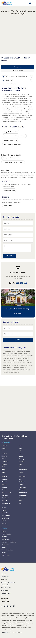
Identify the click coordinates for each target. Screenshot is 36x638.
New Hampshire (6, 492)
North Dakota (22, 476)
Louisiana (21, 461)
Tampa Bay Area (5, 593)
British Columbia (6, 534)
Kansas (21, 456)
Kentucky (21, 459)
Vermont (4, 507)
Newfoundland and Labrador (9, 542)
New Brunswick (6, 539)
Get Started (18, 313)
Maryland (21, 467)
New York (4, 500)
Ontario (4, 547)
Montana (4, 484)
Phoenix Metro (5, 590)
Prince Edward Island (7, 550)
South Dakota (22, 495)
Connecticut (5, 461)
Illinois (20, 448)
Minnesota (4, 476)
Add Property (5, 576)
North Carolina (6, 503)
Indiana (21, 451)
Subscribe (18, 339)
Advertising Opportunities (8, 582)
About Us (3, 574)
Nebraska (4, 487)
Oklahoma (22, 481)
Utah (20, 503)
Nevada (4, 489)
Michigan (21, 472)
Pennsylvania (22, 487)
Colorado (4, 459)
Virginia (4, 510)
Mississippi (5, 479)
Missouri (4, 481)
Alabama (4, 445)
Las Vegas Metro (6, 587)
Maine (20, 464)
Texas (20, 500)
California (4, 456)
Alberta (4, 531)
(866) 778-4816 (21, 283)
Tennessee (22, 497)
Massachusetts (23, 469)
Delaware (4, 464)
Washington (5, 512)
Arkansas (4, 453)
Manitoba (4, 536)
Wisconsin (4, 520)
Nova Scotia (5, 544)
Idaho (20, 445)
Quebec (4, 552)
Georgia (4, 469)
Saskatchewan (6, 555)
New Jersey (5, 495)
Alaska (3, 448)
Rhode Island (22, 489)
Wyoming (4, 523)
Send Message (9, 255)
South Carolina (23, 492)
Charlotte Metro (5, 585)
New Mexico (5, 497)
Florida (3, 467)
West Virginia (5, 518)
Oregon (21, 484)
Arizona (4, 451)
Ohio (20, 479)
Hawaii (3, 472)
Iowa (20, 453)
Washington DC (6, 515)
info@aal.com (5, 632)
